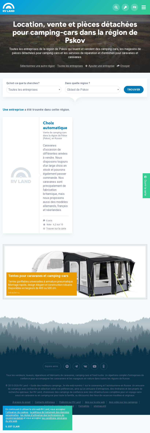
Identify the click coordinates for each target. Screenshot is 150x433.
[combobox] (33, 89)
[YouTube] (94, 366)
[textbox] (34, 89)
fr (134, 7)
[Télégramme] (76, 366)
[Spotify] (67, 366)
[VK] (85, 366)
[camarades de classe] (103, 366)
